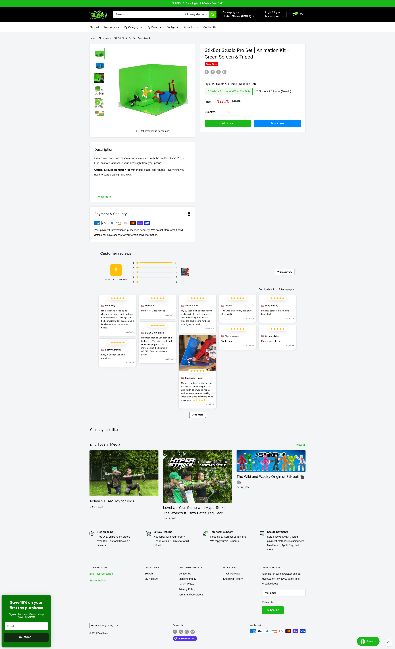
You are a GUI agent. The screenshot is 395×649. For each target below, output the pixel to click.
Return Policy (186, 584)
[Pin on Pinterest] (212, 71)
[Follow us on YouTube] (192, 631)
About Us (189, 27)
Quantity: (210, 112)
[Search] (212, 14)
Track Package (231, 573)
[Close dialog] (47, 599)
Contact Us (209, 27)
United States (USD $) (102, 625)
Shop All (94, 27)
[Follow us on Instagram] (187, 631)
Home (92, 38)
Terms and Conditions (191, 594)
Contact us (185, 573)
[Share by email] (224, 71)
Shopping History (233, 578)
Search (149, 573)
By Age (171, 27)
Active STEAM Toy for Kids (111, 501)
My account (273, 16)
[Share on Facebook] (207, 71)
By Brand (153, 27)
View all (301, 444)
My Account (151, 578)
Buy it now (277, 123)
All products (105, 38)
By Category (131, 27)
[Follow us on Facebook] (175, 631)
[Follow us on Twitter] (181, 631)
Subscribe (268, 602)
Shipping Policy (187, 578)
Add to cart (228, 123)
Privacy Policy (187, 589)
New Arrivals (111, 27)
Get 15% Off (26, 637)
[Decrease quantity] (220, 112)
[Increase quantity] (237, 112)
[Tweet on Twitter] (218, 71)
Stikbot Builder (97, 580)
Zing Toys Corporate (101, 573)
